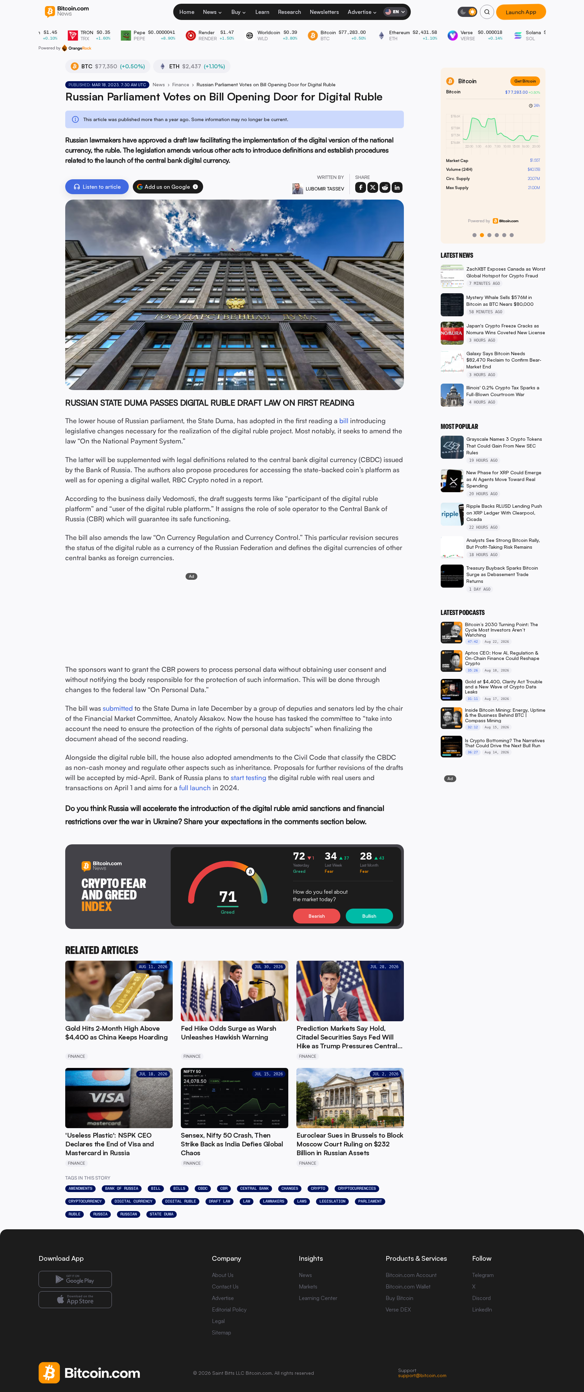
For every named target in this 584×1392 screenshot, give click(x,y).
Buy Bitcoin (399, 1298)
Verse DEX (398, 1309)
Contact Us (225, 1286)
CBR (223, 1188)
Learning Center (318, 1298)
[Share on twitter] (372, 187)
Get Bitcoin (525, 81)
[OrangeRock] (76, 48)
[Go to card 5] (504, 235)
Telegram (483, 1275)
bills (179, 1188)
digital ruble (180, 1201)
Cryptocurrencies (357, 1188)
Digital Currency (133, 1201)
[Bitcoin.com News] (67, 12)
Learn (262, 11)
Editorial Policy (229, 1309)
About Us (223, 1275)
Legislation (332, 1201)
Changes (290, 1188)
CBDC (203, 1188)
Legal (218, 1321)
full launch (195, 787)
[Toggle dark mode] (467, 12)
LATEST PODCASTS (463, 613)
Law (246, 1201)
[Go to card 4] (497, 235)
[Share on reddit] (385, 187)
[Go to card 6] (512, 235)
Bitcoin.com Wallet (408, 1286)
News (210, 11)
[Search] (487, 12)
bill (343, 420)
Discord (481, 1298)
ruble (74, 1214)
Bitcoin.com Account (411, 1275)
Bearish (317, 916)
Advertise (359, 11)
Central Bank (254, 1188)
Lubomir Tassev (325, 188)
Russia (100, 1214)
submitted (118, 708)
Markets (308, 1286)
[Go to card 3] (489, 235)
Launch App (521, 11)
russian (128, 1214)
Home (186, 11)
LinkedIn (482, 1309)
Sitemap (221, 1332)
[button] (195, 187)
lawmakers (273, 1201)
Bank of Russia (121, 1188)
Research (289, 11)
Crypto (318, 1188)
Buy (236, 11)
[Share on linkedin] (397, 187)
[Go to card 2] (482, 235)
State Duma (161, 1214)
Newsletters (324, 11)
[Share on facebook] (360, 187)
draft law (219, 1201)
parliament (370, 1201)
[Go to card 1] (474, 235)
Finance (180, 84)
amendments (80, 1188)
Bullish (369, 916)
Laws (302, 1201)
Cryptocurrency (85, 1201)
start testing (248, 777)
